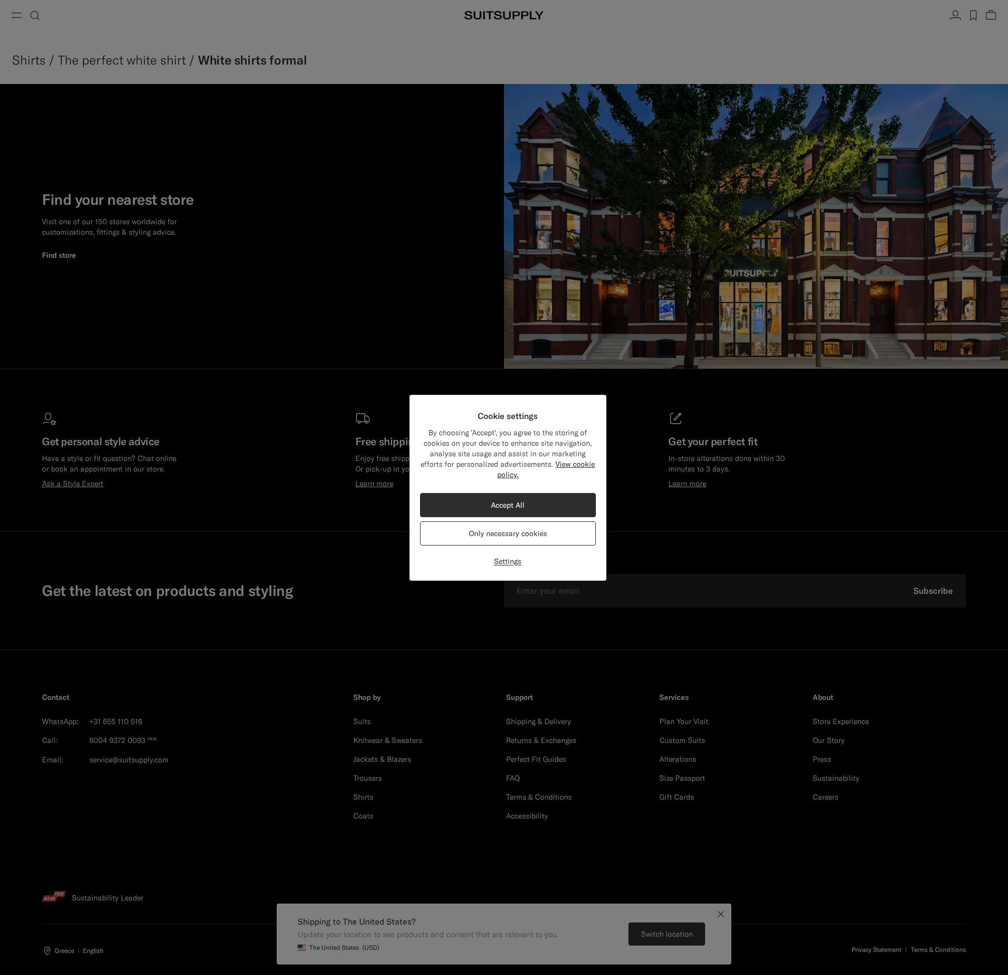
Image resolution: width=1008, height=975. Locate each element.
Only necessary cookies (508, 533)
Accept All (507, 505)
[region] (508, 488)
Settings (507, 561)
